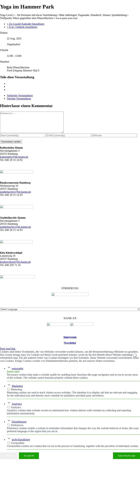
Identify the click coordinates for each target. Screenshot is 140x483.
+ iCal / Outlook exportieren (22, 27)
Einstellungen (19, 421)
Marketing (17, 386)
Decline (8, 455)
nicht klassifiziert (21, 439)
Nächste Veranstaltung (19, 98)
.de (29, 226)
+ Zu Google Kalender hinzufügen (25, 23)
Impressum (70, 337)
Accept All (29, 455)
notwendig (17, 368)
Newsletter (70, 342)
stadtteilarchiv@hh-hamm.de (15, 191)
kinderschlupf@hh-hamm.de (15, 261)
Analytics (17, 403)
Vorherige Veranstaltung (20, 95)
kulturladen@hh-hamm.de (14, 156)
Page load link (7, 348)
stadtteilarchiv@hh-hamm (14, 226)
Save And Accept (126, 455)
